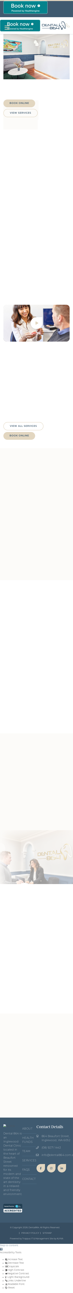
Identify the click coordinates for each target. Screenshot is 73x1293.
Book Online (19, 103)
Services (29, 1160)
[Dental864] (40, 1168)
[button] (1, 1249)
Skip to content (9, 1245)
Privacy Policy (30, 1233)
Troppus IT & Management (35, 1239)
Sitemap (47, 1233)
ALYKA (60, 1239)
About (27, 1129)
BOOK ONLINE (19, 436)
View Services (20, 113)
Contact (29, 1179)
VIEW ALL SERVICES (23, 426)
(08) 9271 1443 (51, 1148)
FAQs (26, 1170)
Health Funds (28, 1140)
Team (26, 1151)
